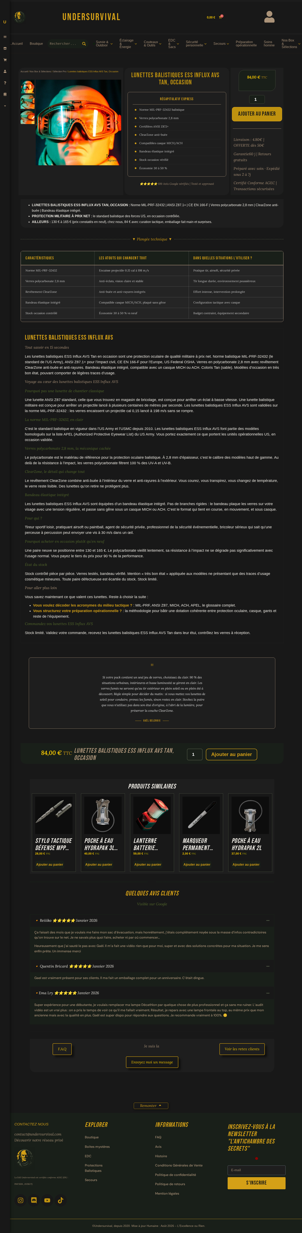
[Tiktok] (60, 1200)
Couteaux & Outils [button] (151, 43)
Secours (91, 1180)
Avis (158, 1147)
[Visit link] (148, 17)
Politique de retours (170, 1184)
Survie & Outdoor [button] (102, 43)
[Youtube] (47, 1200)
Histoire (161, 1156)
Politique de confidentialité (175, 1175)
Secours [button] (219, 43)
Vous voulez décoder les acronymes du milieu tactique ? (82, 605)
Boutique (36, 43)
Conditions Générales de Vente (179, 1165)
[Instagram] (20, 1200)
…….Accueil (14, 43)
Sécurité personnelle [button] (194, 43)
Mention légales (167, 1193)
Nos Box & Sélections (40, 71)
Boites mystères (97, 1147)
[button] (5, 36)
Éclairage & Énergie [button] (127, 44)
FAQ (158, 1137)
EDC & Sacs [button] (172, 44)
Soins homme (269, 43)
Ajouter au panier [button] (49, 864)
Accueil (24, 71)
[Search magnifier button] (84, 43)
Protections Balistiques (94, 1168)
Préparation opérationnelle (246, 43)
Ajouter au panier (257, 113)
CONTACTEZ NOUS (31, 1124)
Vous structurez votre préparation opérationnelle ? (77, 611)
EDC (88, 1156)
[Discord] (34, 1200)
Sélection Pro (59, 71)
